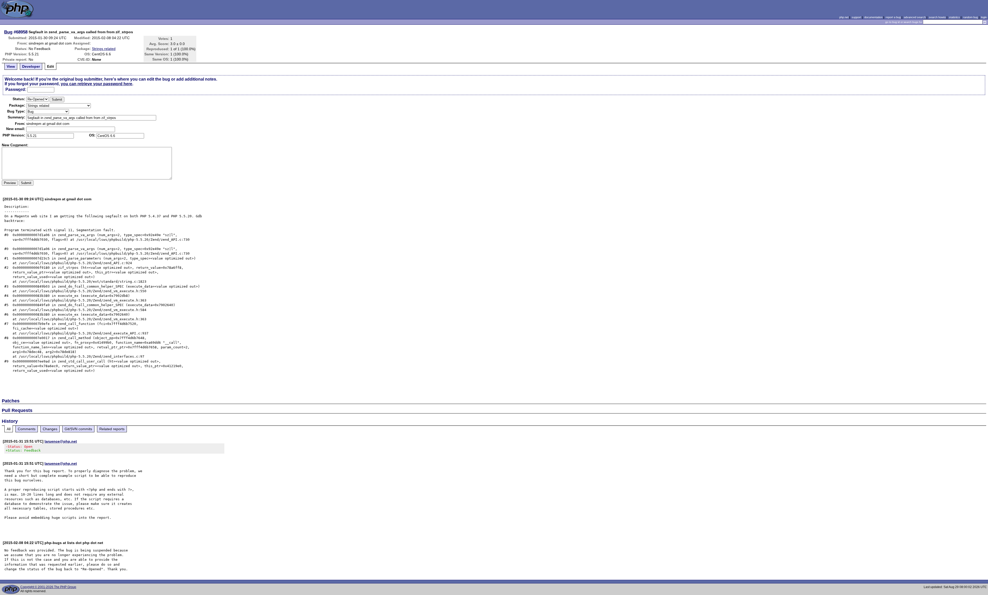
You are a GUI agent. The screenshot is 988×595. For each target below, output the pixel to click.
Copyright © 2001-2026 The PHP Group (48, 587)
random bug (970, 17)
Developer (31, 66)
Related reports (112, 429)
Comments (27, 429)
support (856, 17)
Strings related (104, 49)
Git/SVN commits (78, 429)
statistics (954, 17)
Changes (50, 429)
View (11, 66)
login (984, 17)
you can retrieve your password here (96, 84)
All (9, 429)
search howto (937, 17)
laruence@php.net (61, 441)
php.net (844, 17)
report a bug (893, 17)
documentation (873, 17)
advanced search (915, 17)
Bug (8, 32)
